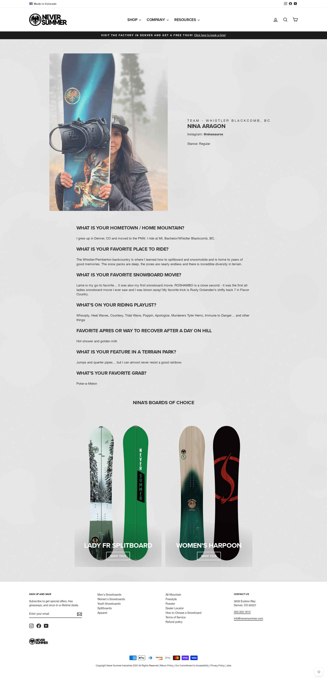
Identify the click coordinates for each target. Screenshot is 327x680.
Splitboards (104, 608)
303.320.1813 (242, 612)
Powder (170, 603)
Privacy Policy (217, 665)
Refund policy (174, 622)
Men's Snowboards (109, 594)
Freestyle (171, 599)
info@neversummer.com (248, 618)
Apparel (102, 612)
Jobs (228, 665)
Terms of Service (176, 617)
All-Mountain (173, 594)
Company (156, 19)
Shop (132, 19)
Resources (185, 19)
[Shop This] (118, 493)
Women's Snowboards (111, 599)
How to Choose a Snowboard (184, 612)
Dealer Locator (175, 608)
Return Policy (167, 665)
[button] (43, 4)
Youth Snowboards (109, 603)
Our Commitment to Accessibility (192, 665)
